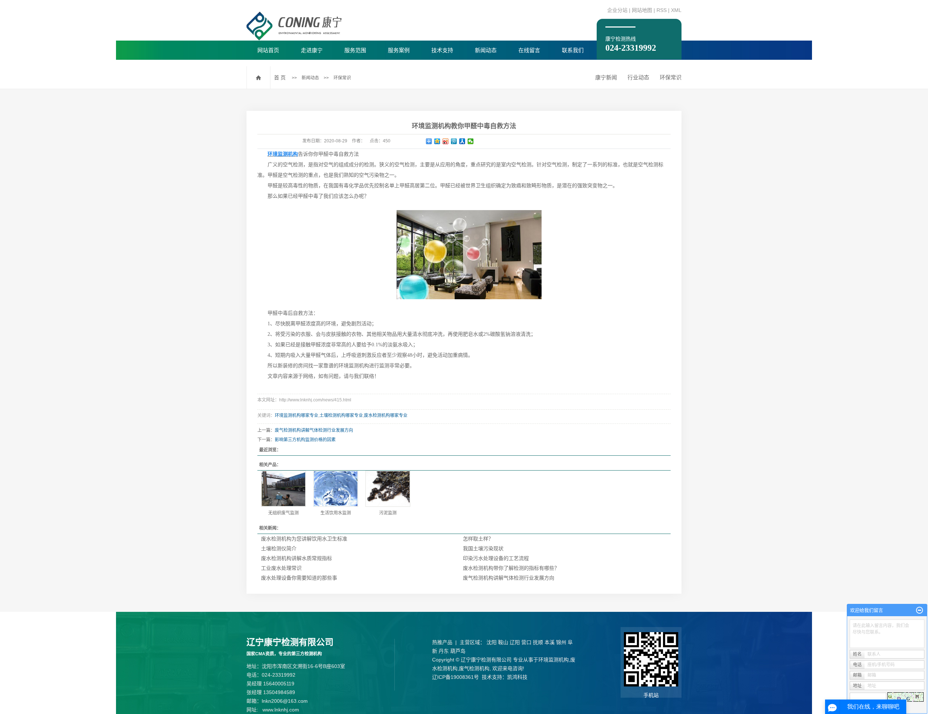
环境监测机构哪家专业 (296, 415)
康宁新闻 (606, 77)
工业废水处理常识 (281, 568)
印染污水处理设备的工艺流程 (496, 558)
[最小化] (919, 610)
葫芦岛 (457, 651)
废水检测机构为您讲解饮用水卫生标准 (304, 539)
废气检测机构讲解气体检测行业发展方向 (314, 430)
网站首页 (268, 50)
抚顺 (538, 642)
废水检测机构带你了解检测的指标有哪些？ (511, 568)
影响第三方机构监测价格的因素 (305, 439)
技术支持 (442, 50)
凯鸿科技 (517, 677)
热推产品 (442, 642)
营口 (526, 642)
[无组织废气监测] (283, 489)
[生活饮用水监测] (335, 489)
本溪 (549, 642)
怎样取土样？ (478, 539)
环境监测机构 (553, 660)
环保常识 (342, 77)
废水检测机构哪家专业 (385, 415)
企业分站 (617, 10)
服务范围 (355, 50)
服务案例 (399, 50)
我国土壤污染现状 (483, 548)
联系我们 (573, 50)
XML (676, 10)
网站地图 (642, 10)
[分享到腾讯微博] (454, 141)
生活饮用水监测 (335, 512)
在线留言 (529, 50)
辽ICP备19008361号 (455, 677)
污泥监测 (388, 512)
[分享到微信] (471, 141)
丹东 (444, 651)
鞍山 (503, 642)
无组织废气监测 (283, 512)
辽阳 (515, 642)
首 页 (280, 77)
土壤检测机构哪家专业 (341, 415)
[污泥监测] (387, 489)
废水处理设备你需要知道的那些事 (299, 578)
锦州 (561, 642)
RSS (661, 10)
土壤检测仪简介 (279, 548)
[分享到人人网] (462, 141)
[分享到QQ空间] (437, 141)
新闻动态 (486, 50)
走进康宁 (312, 50)
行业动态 (638, 77)
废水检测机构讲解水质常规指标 (296, 558)
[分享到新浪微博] (446, 141)
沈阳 (491, 642)
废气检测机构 (474, 668)
